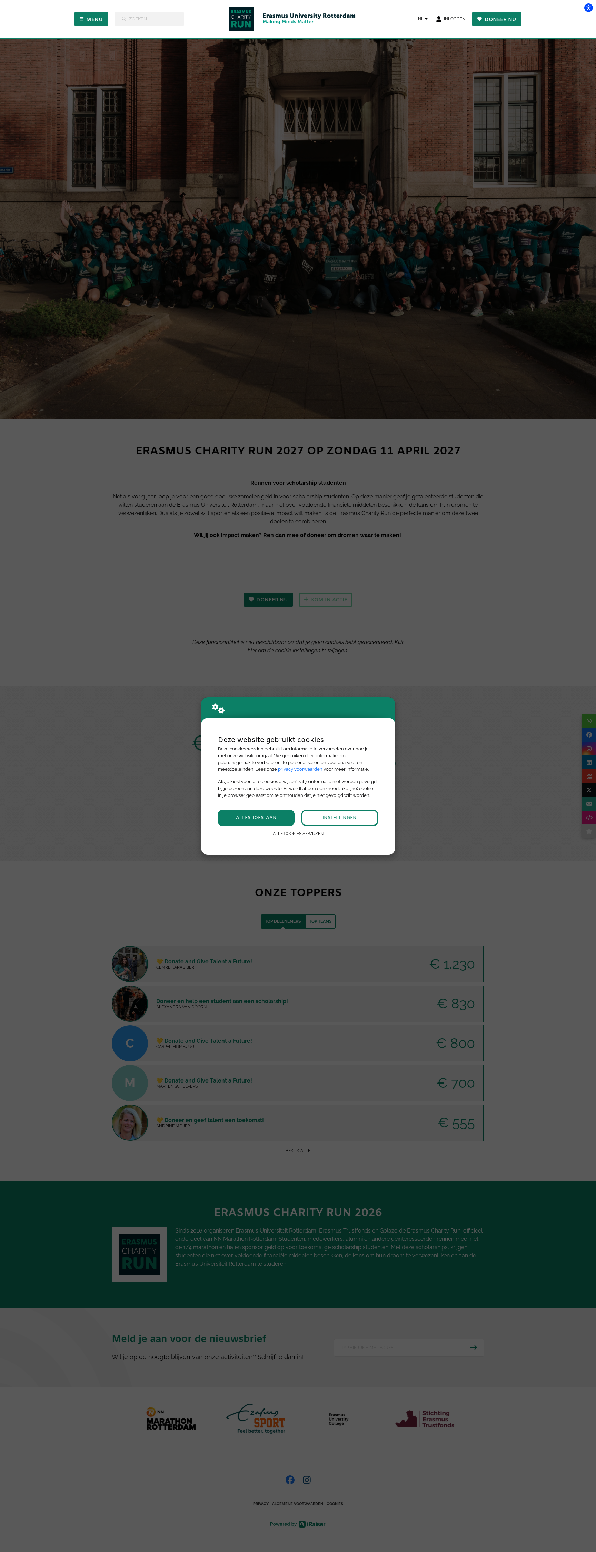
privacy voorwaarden (300, 769)
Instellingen (339, 818)
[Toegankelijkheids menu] (588, 7)
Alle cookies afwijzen (298, 833)
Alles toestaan (256, 818)
